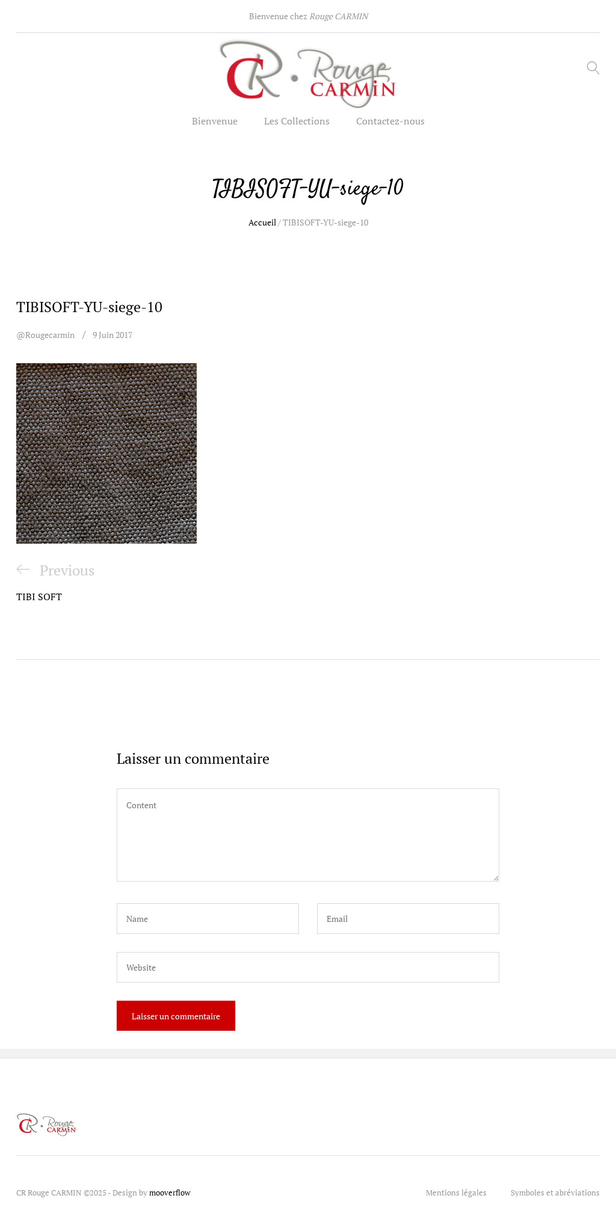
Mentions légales (456, 1192)
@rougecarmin (45, 334)
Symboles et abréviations (555, 1192)
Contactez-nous (390, 121)
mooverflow (169, 1192)
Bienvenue (215, 121)
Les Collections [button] (297, 121)
